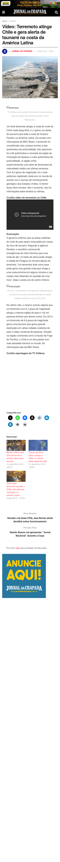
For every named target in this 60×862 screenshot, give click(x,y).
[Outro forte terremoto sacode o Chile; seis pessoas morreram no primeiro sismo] (16, 476)
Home (4, 21)
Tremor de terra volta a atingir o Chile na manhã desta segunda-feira (38, 457)
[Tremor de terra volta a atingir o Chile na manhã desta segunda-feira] (38, 445)
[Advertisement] (30, 730)
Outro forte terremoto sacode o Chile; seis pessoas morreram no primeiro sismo (16, 489)
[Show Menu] (3, 12)
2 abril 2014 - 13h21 (45, 51)
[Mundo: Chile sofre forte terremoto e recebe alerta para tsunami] (16, 445)
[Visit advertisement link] (30, 4)
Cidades (12, 21)
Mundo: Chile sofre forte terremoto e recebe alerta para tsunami (15, 457)
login (18, 547)
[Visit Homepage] (30, 12)
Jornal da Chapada (22, 51)
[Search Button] (56, 12)
